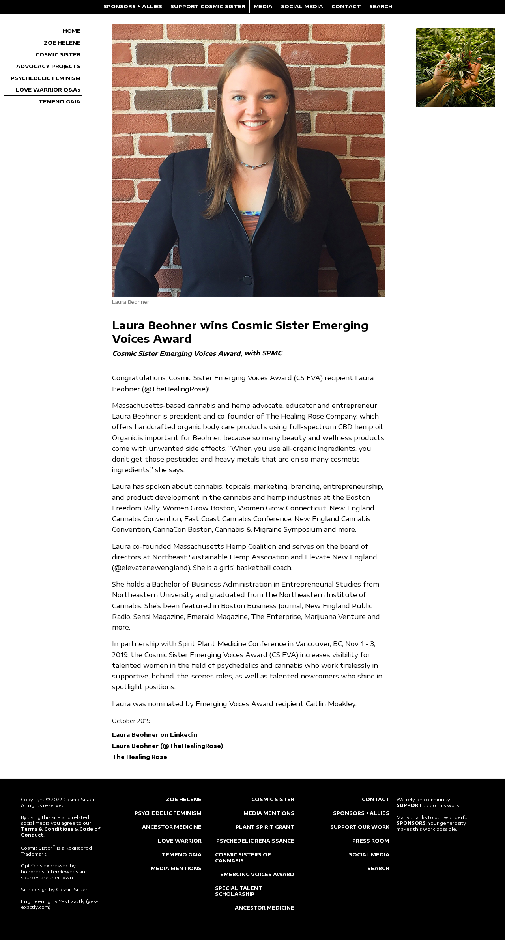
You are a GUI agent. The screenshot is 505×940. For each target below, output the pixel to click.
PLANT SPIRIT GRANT (265, 827)
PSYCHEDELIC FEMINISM (45, 78)
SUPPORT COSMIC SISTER (207, 6)
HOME (71, 31)
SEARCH (381, 6)
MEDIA (263, 6)
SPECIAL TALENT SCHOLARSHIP (238, 891)
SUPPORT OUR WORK (359, 827)
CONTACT (346, 6)
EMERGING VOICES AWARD (257, 874)
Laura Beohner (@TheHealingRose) (167, 745)
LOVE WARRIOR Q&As (48, 89)
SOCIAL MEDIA (302, 6)
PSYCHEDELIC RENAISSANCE (255, 841)
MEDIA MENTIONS (176, 868)
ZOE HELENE (62, 42)
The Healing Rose (139, 756)
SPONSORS (411, 823)
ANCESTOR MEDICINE (172, 827)
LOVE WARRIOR (180, 841)
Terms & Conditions (47, 829)
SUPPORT (409, 805)
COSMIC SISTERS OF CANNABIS (243, 857)
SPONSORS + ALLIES (132, 6)
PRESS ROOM (370, 841)
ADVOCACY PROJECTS (48, 66)
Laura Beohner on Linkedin (155, 734)
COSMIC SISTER (58, 54)
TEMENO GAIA (59, 101)
